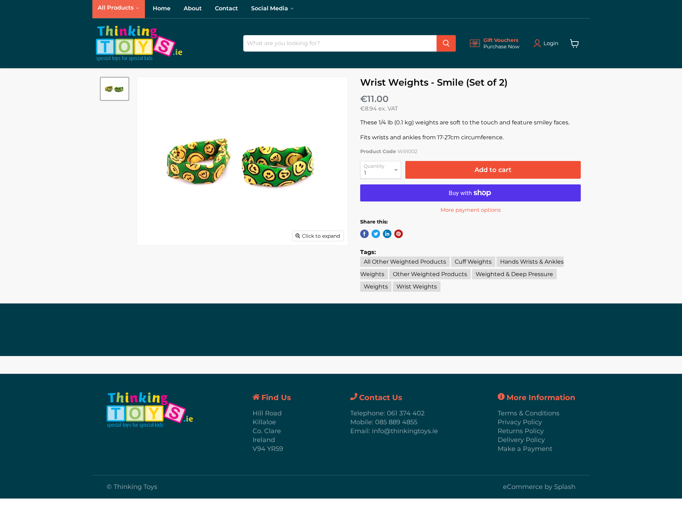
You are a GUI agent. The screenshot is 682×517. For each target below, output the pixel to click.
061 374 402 (405, 413)
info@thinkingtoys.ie (405, 431)
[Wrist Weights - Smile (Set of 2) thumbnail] (115, 88)
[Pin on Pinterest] (398, 234)
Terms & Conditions (528, 413)
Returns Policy (521, 431)
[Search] (446, 43)
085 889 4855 (396, 422)
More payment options (470, 210)
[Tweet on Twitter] (376, 234)
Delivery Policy (521, 440)
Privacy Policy (520, 422)
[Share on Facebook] (364, 234)
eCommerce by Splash (539, 487)
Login (550, 43)
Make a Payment (525, 449)
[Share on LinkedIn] (387, 234)
